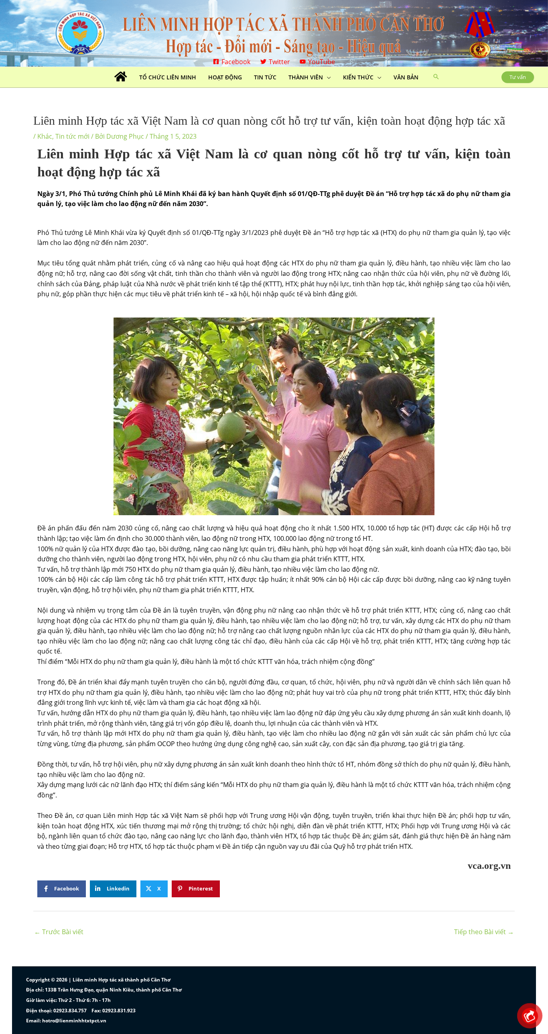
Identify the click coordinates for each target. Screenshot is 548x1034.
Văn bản (406, 77)
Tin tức (265, 77)
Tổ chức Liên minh (167, 77)
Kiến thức (358, 77)
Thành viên (305, 77)
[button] (436, 77)
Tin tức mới (72, 136)
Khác (44, 136)
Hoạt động (225, 77)
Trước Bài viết (58, 931)
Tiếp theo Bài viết (484, 931)
